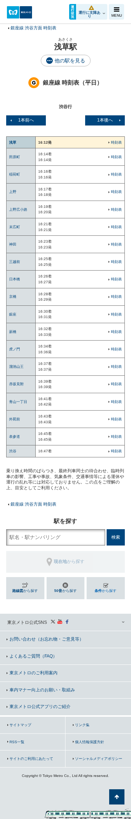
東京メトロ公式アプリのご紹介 (40, 706)
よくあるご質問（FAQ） (33, 656)
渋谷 (12, 451)
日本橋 (14, 279)
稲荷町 (14, 174)
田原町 (14, 157)
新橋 (12, 332)
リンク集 (82, 725)
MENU (116, 15)
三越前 (14, 262)
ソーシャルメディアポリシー (98, 759)
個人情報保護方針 (89, 742)
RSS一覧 (16, 742)
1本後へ (105, 120)
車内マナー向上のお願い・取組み (42, 689)
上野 (12, 192)
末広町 (14, 227)
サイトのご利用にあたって (31, 759)
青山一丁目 (18, 402)
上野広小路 (18, 209)
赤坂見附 (16, 384)
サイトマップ (20, 725)
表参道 (14, 437)
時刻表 (116, 142)
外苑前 (14, 419)
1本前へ (26, 120)
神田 (12, 244)
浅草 (12, 142)
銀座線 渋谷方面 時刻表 (33, 27)
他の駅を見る (70, 60)
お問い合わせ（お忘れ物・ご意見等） (46, 639)
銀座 (12, 314)
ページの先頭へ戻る (116, 796)
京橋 (12, 297)
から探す (25, 591)
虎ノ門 (14, 349)
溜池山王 (16, 367)
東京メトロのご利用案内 (33, 672)
